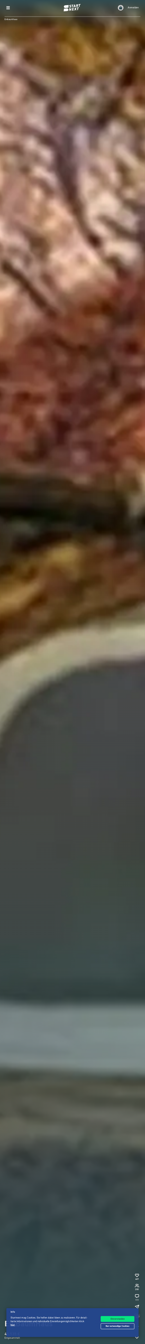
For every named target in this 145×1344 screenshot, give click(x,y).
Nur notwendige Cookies (117, 1326)
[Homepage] (72, 8)
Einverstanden (118, 1319)
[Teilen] (136, 1307)
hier (13, 1325)
